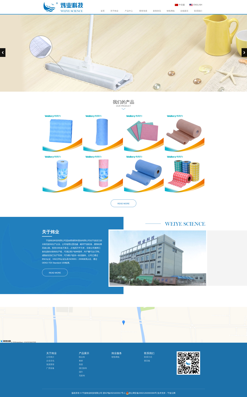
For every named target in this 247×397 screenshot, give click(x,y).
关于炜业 (114, 11)
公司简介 (50, 357)
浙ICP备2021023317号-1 (114, 393)
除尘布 (82, 357)
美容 (81, 364)
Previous (2, 52)
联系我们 (198, 11)
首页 (103, 11)
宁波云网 (171, 393)
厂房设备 (50, 368)
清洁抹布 (83, 368)
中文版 (182, 5)
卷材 (81, 361)
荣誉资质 (143, 11)
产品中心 (129, 11)
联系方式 (148, 357)
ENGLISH (197, 5)
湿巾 (81, 372)
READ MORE (123, 203)
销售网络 (171, 11)
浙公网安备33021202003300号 (143, 393)
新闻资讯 (157, 11)
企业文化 (50, 361)
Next (244, 52)
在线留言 (184, 11)
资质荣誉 (50, 364)
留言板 (147, 361)
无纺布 (82, 375)
